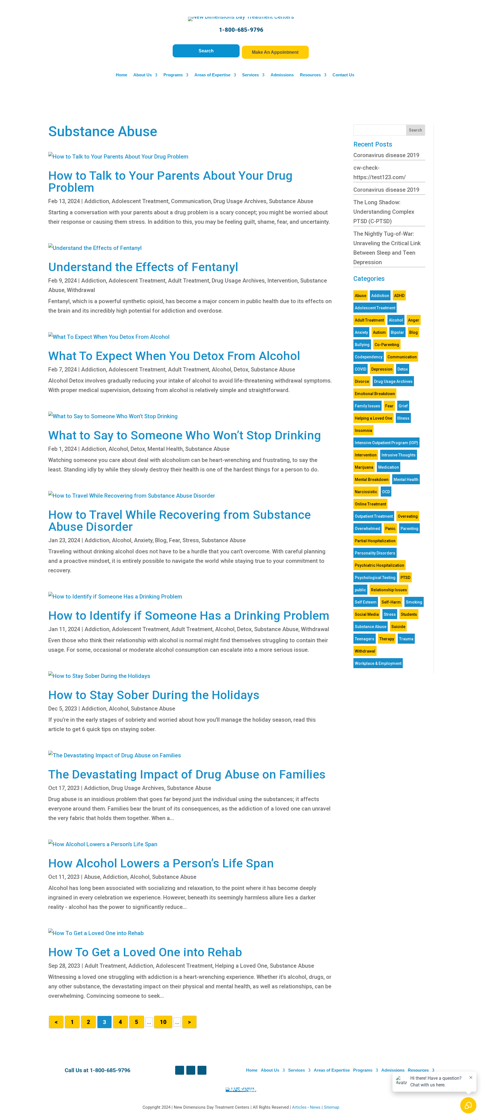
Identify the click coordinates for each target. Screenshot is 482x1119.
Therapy (386, 639)
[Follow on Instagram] (201, 1070)
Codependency (368, 357)
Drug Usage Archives (239, 201)
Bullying (362, 344)
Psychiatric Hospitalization (379, 565)
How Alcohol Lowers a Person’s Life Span (161, 863)
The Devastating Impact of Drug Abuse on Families (187, 774)
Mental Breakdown (372, 479)
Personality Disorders (375, 553)
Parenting (409, 528)
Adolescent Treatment (140, 201)
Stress (190, 540)
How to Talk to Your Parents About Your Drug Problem (170, 181)
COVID (360, 369)
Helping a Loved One (241, 965)
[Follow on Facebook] (179, 1070)
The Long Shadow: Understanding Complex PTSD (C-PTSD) (383, 212)
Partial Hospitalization (375, 541)
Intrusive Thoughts (399, 455)
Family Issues (367, 406)
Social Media (367, 614)
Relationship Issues (389, 590)
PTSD (405, 577)
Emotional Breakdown (375, 393)
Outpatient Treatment (374, 516)
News (316, 1107)
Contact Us (343, 75)
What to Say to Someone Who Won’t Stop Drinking (184, 435)
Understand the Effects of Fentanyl (143, 267)
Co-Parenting (387, 344)
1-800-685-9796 (241, 29)
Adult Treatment (188, 280)
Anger (413, 320)
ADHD (399, 295)
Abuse (92, 877)
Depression (381, 369)
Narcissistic (366, 492)
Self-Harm (391, 602)
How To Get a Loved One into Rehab (145, 952)
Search (206, 50)
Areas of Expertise (212, 75)
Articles (300, 1107)
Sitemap (331, 1107)
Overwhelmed (367, 528)
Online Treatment (370, 504)
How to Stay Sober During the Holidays (153, 695)
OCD (386, 492)
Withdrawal (81, 290)
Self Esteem (366, 602)
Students (409, 614)
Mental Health (165, 449)
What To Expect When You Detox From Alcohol (174, 356)
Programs (173, 75)
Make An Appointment (275, 52)
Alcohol (221, 369)
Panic (390, 528)
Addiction (96, 201)
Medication (388, 467)
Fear (174, 540)
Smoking (414, 602)
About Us (142, 75)
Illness (403, 418)
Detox (241, 369)
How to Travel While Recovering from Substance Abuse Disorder (179, 521)
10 (163, 1022)
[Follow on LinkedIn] (190, 1070)
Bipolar (397, 332)
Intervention (282, 280)
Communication (191, 201)
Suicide (398, 626)
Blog (161, 540)
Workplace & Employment (378, 663)
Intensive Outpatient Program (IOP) (386, 443)
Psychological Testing (375, 577)
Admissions (282, 75)
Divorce (362, 381)
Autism (379, 332)
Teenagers (364, 639)
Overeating (408, 516)
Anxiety (143, 540)
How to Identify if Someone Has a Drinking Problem (188, 615)
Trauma (406, 639)
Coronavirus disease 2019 (386, 155)
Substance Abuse (291, 201)
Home (121, 75)
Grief (403, 406)
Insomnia (363, 430)
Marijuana (364, 467)
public (360, 590)
